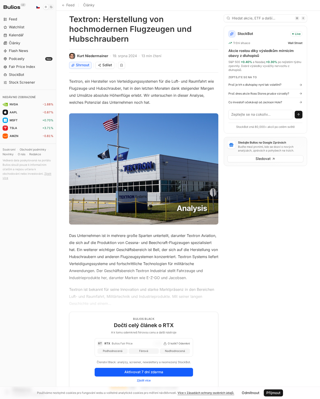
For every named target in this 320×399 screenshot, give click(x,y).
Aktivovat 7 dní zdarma (143, 372)
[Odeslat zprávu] (299, 115)
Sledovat (263, 158)
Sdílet (107, 65)
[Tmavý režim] (48, 7)
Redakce (35, 154)
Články (88, 5)
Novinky (8, 154)
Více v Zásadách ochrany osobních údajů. (206, 393)
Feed (70, 5)
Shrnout (82, 65)
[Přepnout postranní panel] (56, 199)
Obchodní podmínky (33, 149)
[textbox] (260, 114)
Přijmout (273, 393)
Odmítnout (250, 393)
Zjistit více (144, 380)
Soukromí (9, 149)
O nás (21, 154)
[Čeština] (38, 7)
